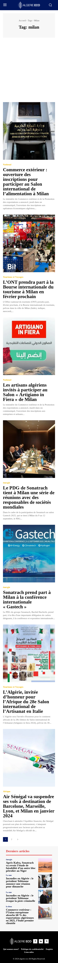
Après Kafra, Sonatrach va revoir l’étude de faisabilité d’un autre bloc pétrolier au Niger (21, 866)
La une (9, 875)
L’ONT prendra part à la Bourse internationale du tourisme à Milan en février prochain (28, 289)
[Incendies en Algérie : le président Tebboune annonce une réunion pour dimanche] (45, 881)
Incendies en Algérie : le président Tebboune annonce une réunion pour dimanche (19, 882)
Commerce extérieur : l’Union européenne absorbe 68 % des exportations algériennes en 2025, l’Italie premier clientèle (20, 916)
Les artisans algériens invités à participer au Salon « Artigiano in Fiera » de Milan (25, 392)
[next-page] (17, 839)
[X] (46, 941)
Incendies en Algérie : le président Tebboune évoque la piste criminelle (20, 898)
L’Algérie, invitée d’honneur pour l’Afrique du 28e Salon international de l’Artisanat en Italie (26, 701)
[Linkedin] (41, 941)
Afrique (6, 791)
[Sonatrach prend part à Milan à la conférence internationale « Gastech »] (29, 553)
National (7, 164)
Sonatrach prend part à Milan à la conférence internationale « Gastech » (27, 599)
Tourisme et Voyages (13, 277)
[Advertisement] (29, 71)
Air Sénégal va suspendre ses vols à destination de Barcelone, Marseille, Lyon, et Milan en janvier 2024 (28, 806)
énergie (6, 483)
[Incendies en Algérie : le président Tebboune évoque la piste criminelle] (45, 897)
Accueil (22, 20)
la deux (9, 906)
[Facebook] (35, 941)
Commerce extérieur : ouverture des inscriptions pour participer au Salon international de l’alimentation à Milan (26, 181)
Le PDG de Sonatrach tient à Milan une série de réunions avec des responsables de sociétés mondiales (28, 497)
